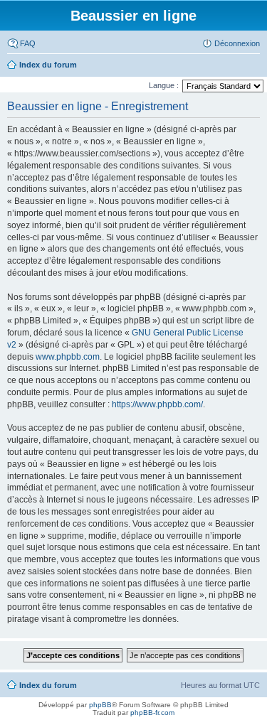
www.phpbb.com (68, 357)
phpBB (100, 705)
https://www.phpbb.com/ (157, 404)
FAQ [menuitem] (28, 43)
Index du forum (48, 685)
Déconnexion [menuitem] (237, 43)
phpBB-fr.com (152, 712)
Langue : (164, 85)
